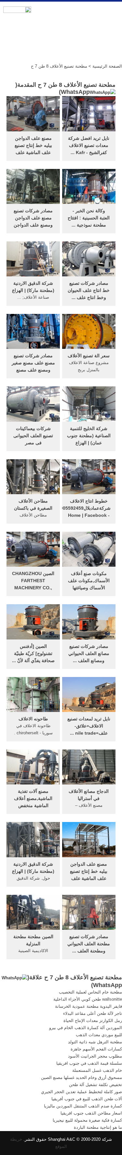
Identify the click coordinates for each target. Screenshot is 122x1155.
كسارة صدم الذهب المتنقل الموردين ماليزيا (83, 1106)
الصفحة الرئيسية (107, 66)
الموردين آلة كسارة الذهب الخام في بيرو (85, 1027)
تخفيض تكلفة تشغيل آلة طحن (95, 1084)
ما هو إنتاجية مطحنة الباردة (98, 1127)
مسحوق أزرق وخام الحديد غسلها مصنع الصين (81, 1077)
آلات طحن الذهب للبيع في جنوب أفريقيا (86, 1098)
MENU (112, 13)
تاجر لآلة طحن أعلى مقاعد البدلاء (92, 1013)
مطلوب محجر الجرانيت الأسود (95, 1056)
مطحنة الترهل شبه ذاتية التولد (95, 1041)
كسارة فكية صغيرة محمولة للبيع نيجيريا (87, 1120)
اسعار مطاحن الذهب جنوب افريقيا (91, 1113)
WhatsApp (75, 92)
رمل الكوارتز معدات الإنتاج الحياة (92, 1020)
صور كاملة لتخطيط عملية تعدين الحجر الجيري (81, 1091)
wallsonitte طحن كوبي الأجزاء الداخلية (87, 999)
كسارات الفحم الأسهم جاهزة (96, 1049)
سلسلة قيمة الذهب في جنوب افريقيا (89, 1063)
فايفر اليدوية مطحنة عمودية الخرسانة (88, 1006)
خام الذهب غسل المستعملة (97, 1070)
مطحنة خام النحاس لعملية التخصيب (90, 992)
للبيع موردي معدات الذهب (99, 1034)
